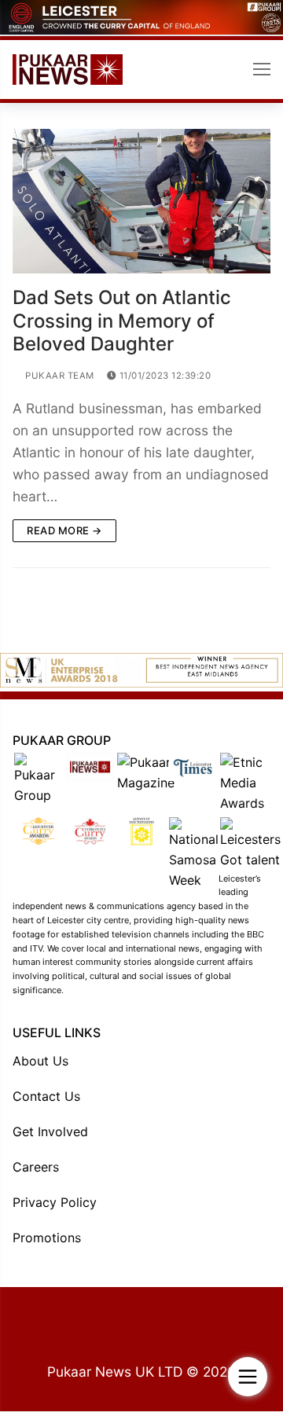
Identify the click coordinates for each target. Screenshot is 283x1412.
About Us (40, 1061)
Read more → (64, 530)
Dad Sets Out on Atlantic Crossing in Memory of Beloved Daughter (122, 320)
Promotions (47, 1237)
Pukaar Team (58, 375)
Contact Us (46, 1096)
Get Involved (50, 1131)
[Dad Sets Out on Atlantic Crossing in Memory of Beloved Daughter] (141, 201)
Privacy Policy (55, 1202)
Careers (36, 1167)
